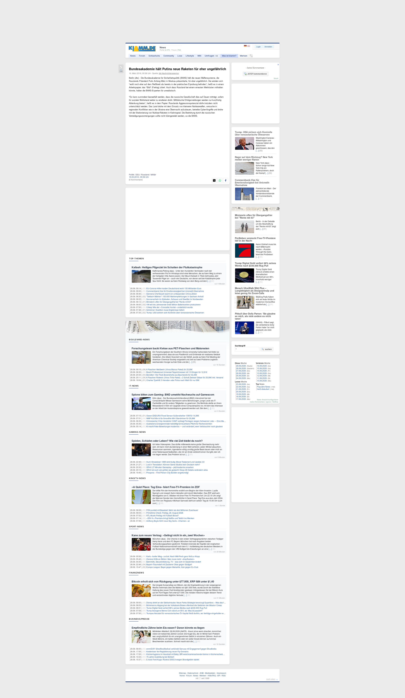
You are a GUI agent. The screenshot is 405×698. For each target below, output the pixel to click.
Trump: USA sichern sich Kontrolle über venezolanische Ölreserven (175, 312)
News (133, 56)
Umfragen (211, 56)
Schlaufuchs (154, 56)
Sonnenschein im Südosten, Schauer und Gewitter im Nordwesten (174, 299)
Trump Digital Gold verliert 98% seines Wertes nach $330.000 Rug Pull (176, 608)
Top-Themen (136, 258)
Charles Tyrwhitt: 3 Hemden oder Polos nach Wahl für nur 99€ (172, 380)
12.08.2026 (262, 375)
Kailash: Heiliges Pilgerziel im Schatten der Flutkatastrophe (167, 267)
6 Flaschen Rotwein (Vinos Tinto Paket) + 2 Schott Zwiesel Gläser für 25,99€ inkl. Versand (184, 377)
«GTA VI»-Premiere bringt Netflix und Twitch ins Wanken (170, 518)
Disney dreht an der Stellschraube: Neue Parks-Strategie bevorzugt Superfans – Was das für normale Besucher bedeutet (198, 602)
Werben (243, 56)
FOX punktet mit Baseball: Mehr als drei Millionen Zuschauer (172, 510)
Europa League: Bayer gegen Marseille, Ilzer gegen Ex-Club (172, 567)
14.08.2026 (262, 370)
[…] (208, 281)
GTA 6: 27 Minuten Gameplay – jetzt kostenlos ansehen (170, 467)
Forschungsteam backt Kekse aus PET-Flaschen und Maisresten (170, 348)
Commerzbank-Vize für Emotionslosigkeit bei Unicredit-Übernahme (175, 291)
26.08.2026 (241, 373)
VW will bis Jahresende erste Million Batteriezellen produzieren (173, 304)
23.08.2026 (241, 384)
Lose (180, 56)
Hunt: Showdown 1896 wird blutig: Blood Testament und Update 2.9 (175, 461)
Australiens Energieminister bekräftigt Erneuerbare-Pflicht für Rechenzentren (179, 423)
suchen (268, 349)
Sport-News (136, 526)
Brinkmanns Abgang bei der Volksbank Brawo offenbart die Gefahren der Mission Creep (184, 605)
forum (276, 78)
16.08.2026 (262, 365)
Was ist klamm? (229, 56)
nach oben (270, 679)
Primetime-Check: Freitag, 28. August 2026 (164, 512)
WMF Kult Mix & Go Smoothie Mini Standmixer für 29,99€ (170, 418)
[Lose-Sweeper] (251, 56)
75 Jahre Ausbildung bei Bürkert (160, 656)
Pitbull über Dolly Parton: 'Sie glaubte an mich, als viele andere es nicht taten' (255, 316)
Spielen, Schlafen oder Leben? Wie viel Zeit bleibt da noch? (167, 441)
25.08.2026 (241, 375)
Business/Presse (139, 619)
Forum (142, 56)
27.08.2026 (241, 370)
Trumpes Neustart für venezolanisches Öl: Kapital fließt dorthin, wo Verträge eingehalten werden (187, 613)
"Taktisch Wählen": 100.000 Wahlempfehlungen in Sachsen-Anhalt (174, 296)
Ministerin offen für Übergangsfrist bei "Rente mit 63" (168, 301)
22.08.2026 (241, 386)
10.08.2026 (262, 380)
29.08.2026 (241, 365)
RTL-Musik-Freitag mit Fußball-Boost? (162, 515)
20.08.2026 (241, 391)
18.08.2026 (241, 396)
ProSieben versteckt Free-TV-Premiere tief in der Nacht (255, 239)
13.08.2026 (262, 373)
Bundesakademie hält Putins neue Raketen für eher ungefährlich (177, 68)
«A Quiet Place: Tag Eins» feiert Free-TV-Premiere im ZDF (166, 487)
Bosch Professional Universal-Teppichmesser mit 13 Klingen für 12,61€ (176, 372)
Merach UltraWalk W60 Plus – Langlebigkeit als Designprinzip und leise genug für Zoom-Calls (254, 290)
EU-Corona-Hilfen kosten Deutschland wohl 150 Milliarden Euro (173, 288)
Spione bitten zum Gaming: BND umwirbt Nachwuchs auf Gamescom (173, 394)
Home (182, 675)
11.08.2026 (262, 378)
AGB (202, 673)
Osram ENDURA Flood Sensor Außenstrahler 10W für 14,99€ (172, 415)
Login (258, 46)
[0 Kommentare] (136, 179)
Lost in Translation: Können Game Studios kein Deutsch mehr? (173, 464)
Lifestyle (190, 56)
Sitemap (182, 673)
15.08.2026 (262, 368)
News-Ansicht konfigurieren (267, 399)
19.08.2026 (241, 394)
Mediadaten (210, 673)
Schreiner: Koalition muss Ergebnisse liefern (165, 309)
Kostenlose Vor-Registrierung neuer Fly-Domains (167, 651)
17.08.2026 (241, 399)
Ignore (268, 401)
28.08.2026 (241, 368)
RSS (224, 675)
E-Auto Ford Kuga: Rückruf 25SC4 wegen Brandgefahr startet (172, 659)
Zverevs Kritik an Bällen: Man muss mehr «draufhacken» (170, 559)
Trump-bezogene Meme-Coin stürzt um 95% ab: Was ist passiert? (174, 610)
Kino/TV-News (137, 478)
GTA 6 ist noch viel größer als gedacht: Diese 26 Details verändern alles (177, 469)
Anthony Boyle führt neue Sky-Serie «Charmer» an (168, 520)
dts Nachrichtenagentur (169, 73)
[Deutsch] (245, 45)
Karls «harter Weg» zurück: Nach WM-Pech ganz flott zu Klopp (173, 556)
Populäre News (263, 386)
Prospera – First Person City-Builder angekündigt (167, 472)
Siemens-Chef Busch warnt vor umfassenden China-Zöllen (171, 293)
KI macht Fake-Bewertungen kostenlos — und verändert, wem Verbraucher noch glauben (184, 426)
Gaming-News (137, 432)
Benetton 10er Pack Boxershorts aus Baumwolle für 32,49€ (171, 374)
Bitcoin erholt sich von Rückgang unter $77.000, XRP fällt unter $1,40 (173, 581)
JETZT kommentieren (257, 73)
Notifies (275, 401)
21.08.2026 (241, 389)
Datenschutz (192, 673)
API (218, 675)
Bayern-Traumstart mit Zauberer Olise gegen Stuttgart (169, 564)
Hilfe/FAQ (212, 675)
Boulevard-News (139, 339)
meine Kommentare (257, 401)
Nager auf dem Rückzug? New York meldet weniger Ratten (254, 158)
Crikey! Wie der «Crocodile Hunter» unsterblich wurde (169, 307)
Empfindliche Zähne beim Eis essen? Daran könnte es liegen (168, 627)
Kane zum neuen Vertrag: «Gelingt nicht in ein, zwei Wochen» (168, 535)
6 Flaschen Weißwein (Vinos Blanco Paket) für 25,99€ (169, 369)
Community (168, 56)
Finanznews (136, 572)
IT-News (134, 385)
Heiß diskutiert (263, 389)
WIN (199, 56)
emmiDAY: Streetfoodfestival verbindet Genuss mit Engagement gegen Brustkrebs (181, 648)
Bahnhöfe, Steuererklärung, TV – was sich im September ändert (173, 561)
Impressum (221, 673)
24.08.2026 (241, 378)
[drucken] (121, 71)
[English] (248, 45)
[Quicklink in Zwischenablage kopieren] (121, 67)
